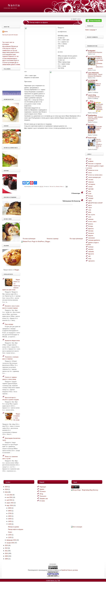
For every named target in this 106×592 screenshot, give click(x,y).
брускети (91, 254)
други (90, 205)
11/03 (9, 537)
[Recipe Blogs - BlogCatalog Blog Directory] (84, 490)
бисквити (91, 233)
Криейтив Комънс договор (69, 570)
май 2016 (9, 500)
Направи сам (44, 498)
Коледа (90, 226)
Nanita (14, 5)
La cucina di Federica (95, 56)
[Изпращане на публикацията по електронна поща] (66, 186)
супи (89, 217)
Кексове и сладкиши (94, 163)
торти (90, 207)
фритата (90, 228)
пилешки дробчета (94, 240)
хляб (89, 193)
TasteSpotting (92, 115)
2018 (6, 489)
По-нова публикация (29, 238)
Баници (90, 196)
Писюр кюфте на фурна (39, 22)
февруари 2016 (11, 540)
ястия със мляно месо (56, 186)
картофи (90, 189)
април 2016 (10, 503)
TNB (58, 580)
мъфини (90, 161)
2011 (6, 550)
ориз (89, 191)
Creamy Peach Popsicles (95, 52)
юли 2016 (9, 495)
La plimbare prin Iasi (93, 96)
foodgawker (91, 50)
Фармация (43, 487)
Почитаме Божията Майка (99, 128)
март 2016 (10, 505)
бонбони (90, 247)
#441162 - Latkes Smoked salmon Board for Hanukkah (95, 118)
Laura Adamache (93, 73)
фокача (90, 224)
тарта (90, 200)
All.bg (41, 494)
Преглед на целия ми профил (10, 34)
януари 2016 (10, 543)
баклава (90, 231)
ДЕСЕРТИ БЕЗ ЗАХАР (95, 203)
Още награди (9, 324)
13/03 (9, 524)
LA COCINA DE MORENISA (93, 81)
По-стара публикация (76, 238)
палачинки (91, 238)
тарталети (91, 261)
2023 (6, 486)
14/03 (9, 521)
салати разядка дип (94, 177)
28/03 (9, 511)
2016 (6, 492)
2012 (6, 548)
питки (90, 172)
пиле (89, 159)
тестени (90, 179)
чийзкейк (91, 251)
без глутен (91, 214)
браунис (90, 235)
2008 (6, 559)
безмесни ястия (93, 170)
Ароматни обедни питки (12, 340)
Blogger (16, 270)
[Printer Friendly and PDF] (94, 21)
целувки (90, 249)
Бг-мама (42, 501)
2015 (6, 545)
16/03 (9, 518)
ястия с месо (92, 221)
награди (90, 198)
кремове (90, 219)
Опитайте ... (92, 125)
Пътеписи (43, 491)
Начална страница (52, 238)
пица (89, 258)
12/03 (9, 535)
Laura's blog (92, 95)
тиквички (91, 182)
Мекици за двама (13, 527)
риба (89, 212)
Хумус (10, 532)
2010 (6, 553)
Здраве (42, 489)
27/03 (9, 513)
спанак (90, 186)
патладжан (91, 184)
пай (89, 256)
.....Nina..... (91, 101)
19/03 (9, 516)
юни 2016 (9, 497)
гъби (89, 210)
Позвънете (43, 496)
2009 (6, 556)
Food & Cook (92, 137)
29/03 (9, 508)
